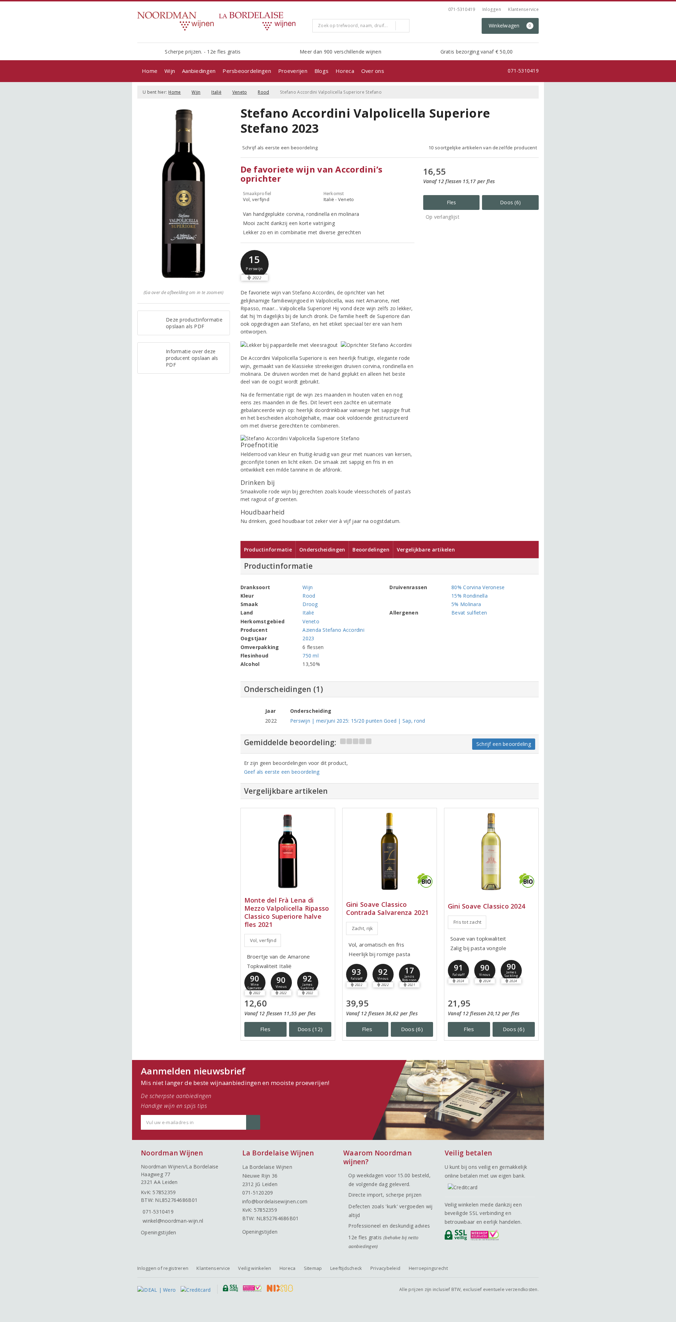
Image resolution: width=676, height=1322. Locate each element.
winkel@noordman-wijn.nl (173, 1220)
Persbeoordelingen (247, 70)
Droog (310, 604)
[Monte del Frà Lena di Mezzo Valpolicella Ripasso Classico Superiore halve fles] (288, 851)
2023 (308, 638)
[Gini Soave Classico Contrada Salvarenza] (390, 851)
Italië (216, 92)
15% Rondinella (469, 595)
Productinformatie (268, 549)
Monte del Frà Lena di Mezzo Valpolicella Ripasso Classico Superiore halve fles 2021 (286, 912)
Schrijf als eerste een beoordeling (280, 147)
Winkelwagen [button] (510, 25)
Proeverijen (292, 70)
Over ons (372, 70)
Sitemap (313, 1268)
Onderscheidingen (322, 549)
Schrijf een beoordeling (503, 744)
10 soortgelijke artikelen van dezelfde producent (482, 147)
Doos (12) (310, 1029)
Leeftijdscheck (346, 1268)
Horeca (345, 70)
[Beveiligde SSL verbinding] (486, 1237)
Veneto (239, 92)
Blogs (321, 70)
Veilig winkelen (254, 1268)
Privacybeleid (385, 1268)
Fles (451, 202)
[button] (254, 264)
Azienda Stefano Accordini (333, 629)
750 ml (310, 655)
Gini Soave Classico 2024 (486, 906)
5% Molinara (466, 604)
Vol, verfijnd (263, 940)
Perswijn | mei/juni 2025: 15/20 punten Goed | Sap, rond (357, 720)
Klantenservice (523, 9)
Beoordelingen (370, 549)
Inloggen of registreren (162, 1268)
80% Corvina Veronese (478, 587)
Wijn (169, 70)
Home (149, 70)
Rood (263, 92)
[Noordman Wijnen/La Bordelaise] (222, 21)
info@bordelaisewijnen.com (275, 1201)
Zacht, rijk (362, 928)
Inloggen (491, 9)
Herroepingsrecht (428, 1268)
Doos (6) (510, 202)
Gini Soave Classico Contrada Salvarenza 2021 (387, 908)
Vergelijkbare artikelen (426, 549)
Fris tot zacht (467, 922)
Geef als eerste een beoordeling (282, 771)
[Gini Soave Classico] (491, 851)
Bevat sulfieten (469, 612)
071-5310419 (461, 9)
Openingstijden (158, 1232)
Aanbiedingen (198, 70)
